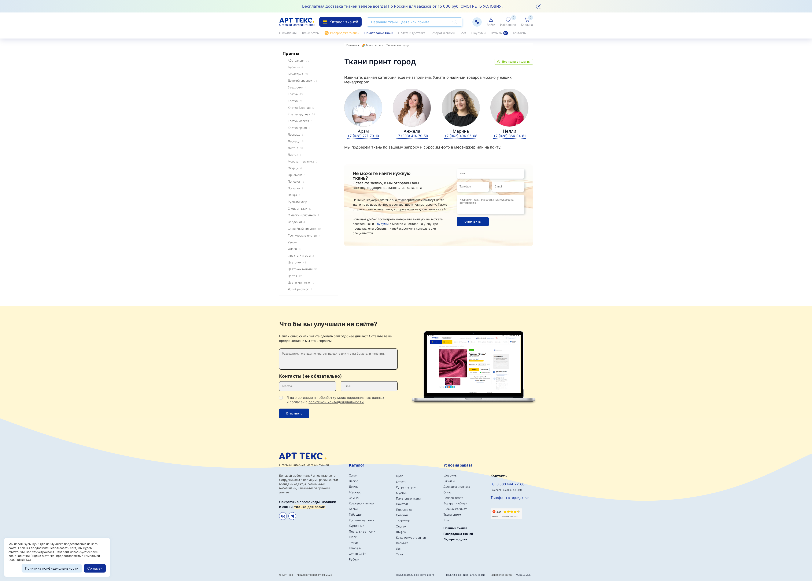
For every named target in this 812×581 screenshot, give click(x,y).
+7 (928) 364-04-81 (509, 136)
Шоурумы (478, 33)
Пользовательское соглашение (415, 574)
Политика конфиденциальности (465, 574)
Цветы (295, 276)
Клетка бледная (301, 107)
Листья (295, 148)
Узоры (294, 242)
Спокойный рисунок (304, 228)
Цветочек (297, 262)
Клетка (295, 94)
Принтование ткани (378, 33)
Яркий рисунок (300, 289)
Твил (399, 554)
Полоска (296, 181)
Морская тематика (302, 161)
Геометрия (298, 74)
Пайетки (402, 504)
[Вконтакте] (283, 516)
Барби (353, 509)
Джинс (353, 486)
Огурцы (295, 168)
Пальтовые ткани (408, 498)
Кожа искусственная (411, 537)
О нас (447, 492)
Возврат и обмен (443, 33)
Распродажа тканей (344, 33)
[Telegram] (292, 516)
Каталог (356, 465)
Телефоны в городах (507, 498)
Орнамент (296, 175)
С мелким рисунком (303, 215)
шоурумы (382, 224)
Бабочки (295, 67)
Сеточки (402, 515)
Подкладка (404, 509)
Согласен (94, 568)
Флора (295, 249)
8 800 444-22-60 (510, 484)
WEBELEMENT (524, 574)
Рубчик (354, 559)
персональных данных (365, 397)
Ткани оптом (311, 33)
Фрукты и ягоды (301, 255)
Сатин (353, 475)
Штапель (355, 548)
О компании (287, 33)
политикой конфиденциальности (336, 402)
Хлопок (401, 526)
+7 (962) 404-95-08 (460, 136)
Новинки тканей (455, 528)
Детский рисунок (302, 80)
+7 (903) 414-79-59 (412, 136)
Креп (399, 476)
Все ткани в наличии (516, 61)
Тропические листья (304, 235)
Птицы (294, 195)
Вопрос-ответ (453, 498)
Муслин (401, 493)
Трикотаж (403, 521)
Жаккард (355, 492)
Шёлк (353, 537)
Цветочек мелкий (302, 269)
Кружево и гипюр (361, 503)
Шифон (401, 532)
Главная (351, 45)
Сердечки (296, 222)
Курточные (356, 525)
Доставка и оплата (456, 486)
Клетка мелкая (300, 121)
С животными (299, 208)
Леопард (295, 134)
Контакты (520, 33)
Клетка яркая (299, 127)
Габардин (355, 514)
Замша (354, 498)
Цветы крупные (301, 282)
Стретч (401, 481)
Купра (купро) (406, 487)
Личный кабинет (455, 509)
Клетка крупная (301, 114)
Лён (399, 549)
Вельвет (402, 543)
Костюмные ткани (361, 520)
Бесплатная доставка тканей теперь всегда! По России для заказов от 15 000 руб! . (402, 6)
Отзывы (499, 33)
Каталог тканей (343, 22)
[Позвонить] (477, 22)
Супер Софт (357, 553)
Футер (353, 542)
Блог (463, 33)
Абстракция (298, 60)
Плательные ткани (362, 531)
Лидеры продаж (455, 539)
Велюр (353, 481)
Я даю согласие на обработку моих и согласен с (335, 399)
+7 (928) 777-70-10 (363, 136)
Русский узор (299, 202)
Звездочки (297, 87)
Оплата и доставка (411, 33)
